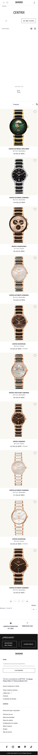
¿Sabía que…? (7, 693)
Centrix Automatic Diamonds (19, 197)
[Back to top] (19, 91)
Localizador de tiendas (9, 699)
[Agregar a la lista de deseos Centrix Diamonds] (35, 404)
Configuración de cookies (10, 723)
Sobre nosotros (7, 726)
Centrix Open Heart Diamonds (19, 393)
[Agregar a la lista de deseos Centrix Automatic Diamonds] (35, 160)
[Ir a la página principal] (19, 2)
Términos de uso (8, 714)
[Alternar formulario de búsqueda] (7, 2)
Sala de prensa (7, 732)
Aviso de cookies (8, 720)
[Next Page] (27, 601)
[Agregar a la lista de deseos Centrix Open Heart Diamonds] (35, 355)
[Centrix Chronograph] (19, 225)
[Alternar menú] (3, 2)
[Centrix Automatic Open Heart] (19, 128)
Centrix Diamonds (19, 441)
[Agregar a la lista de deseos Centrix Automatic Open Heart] (35, 112)
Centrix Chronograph (19, 246)
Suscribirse (19, 670)
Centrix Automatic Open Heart (19, 149)
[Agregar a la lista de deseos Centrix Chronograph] (35, 209)
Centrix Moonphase (19, 344)
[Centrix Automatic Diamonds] (19, 176)
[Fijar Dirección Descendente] (37, 104)
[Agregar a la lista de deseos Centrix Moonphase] (35, 307)
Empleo (5, 729)
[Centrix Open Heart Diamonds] (19, 371)
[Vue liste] (35, 28)
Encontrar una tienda (8, 644)
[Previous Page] (11, 601)
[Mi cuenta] (34, 2)
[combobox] (5, 21)
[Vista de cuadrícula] (31, 28)
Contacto (5, 696)
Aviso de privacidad (8, 717)
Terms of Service (19, 681)
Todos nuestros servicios (10, 690)
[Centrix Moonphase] (19, 323)
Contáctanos (28, 644)
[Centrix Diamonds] (19, 420)
